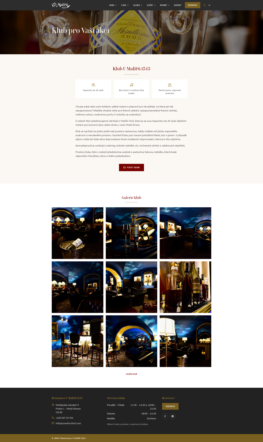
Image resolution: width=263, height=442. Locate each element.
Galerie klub (131, 373)
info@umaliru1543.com (68, 423)
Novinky (163, 5)
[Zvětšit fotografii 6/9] (185, 287)
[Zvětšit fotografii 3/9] (185, 233)
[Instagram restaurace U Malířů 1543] (172, 416)
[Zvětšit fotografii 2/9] (131, 233)
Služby (150, 5)
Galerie (136, 5)
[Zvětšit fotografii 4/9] (77, 287)
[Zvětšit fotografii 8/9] (131, 341)
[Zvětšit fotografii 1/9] (77, 233)
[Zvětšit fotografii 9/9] (185, 341)
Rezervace (192, 5)
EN (209, 5)
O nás (123, 5)
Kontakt (177, 5)
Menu (111, 5)
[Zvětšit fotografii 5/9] (131, 287)
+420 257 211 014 (64, 417)
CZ (204, 5)
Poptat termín (133, 167)
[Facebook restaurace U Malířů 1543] (165, 416)
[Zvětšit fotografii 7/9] (77, 341)
